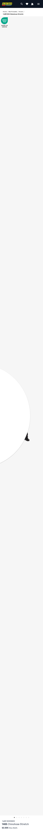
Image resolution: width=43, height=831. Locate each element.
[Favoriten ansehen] (27, 4)
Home (5, 11)
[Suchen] (21, 4)
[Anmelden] (32, 4)
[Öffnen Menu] (38, 4)
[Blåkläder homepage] (7, 4)
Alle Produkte (12, 11)
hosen (21, 11)
